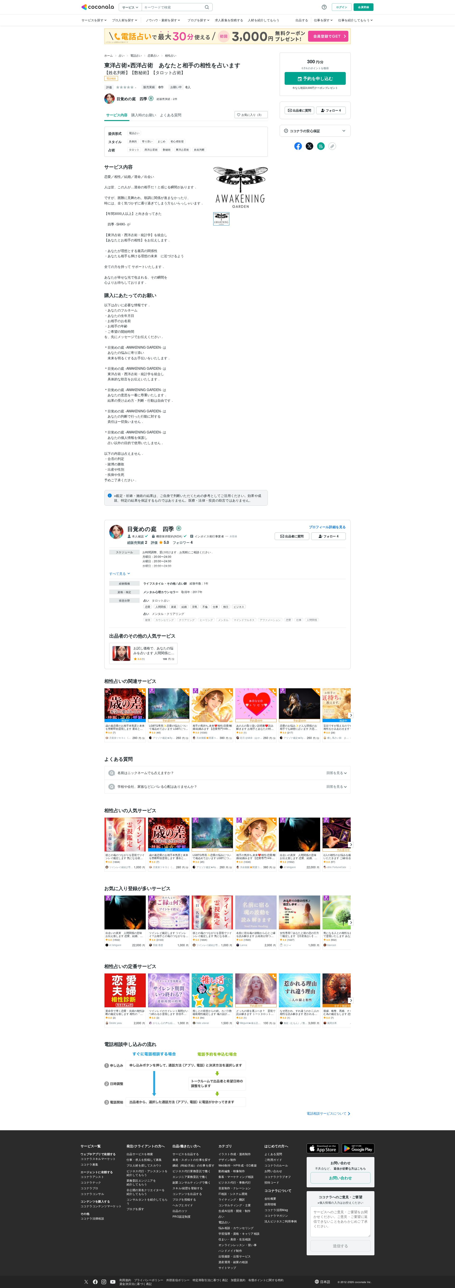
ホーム (108, 55)
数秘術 (167, 149)
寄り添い (147, 141)
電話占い (136, 55)
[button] (315, 131)
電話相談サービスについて (327, 1113)
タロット (134, 149)
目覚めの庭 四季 (150, 529)
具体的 (133, 141)
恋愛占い (153, 55)
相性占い (170, 55)
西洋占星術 (151, 149)
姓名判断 (199, 149)
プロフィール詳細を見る (327, 527)
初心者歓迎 (177, 141)
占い (121, 55)
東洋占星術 (182, 149)
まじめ (161, 141)
